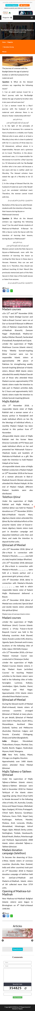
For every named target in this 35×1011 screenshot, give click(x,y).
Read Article (17, 949)
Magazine (6, 17)
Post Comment (17, 997)
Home (4, 42)
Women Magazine (12, 5)
